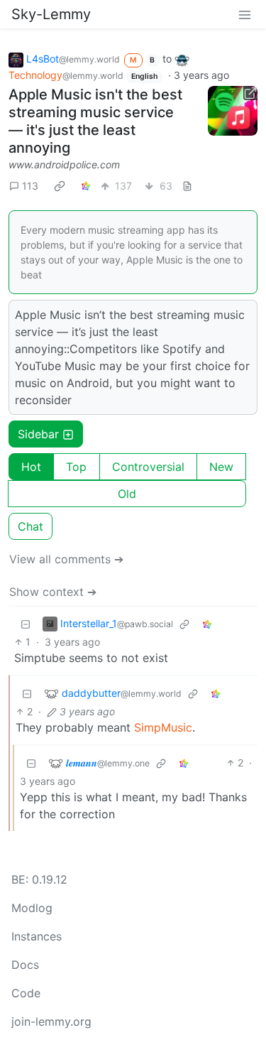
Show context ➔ (52, 592)
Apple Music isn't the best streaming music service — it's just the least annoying (95, 121)
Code (25, 993)
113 (30, 186)
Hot (31, 467)
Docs (25, 965)
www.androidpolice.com (64, 164)
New (221, 467)
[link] (59, 185)
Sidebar (38, 434)
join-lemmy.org (51, 1021)
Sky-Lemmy (51, 14)
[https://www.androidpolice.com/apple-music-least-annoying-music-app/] (232, 111)
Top (76, 467)
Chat (30, 526)
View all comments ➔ (66, 559)
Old (127, 494)
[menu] (245, 14)
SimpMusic (163, 727)
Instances (36, 936)
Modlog (31, 908)
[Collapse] (25, 623)
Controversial (148, 467)
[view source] (187, 186)
